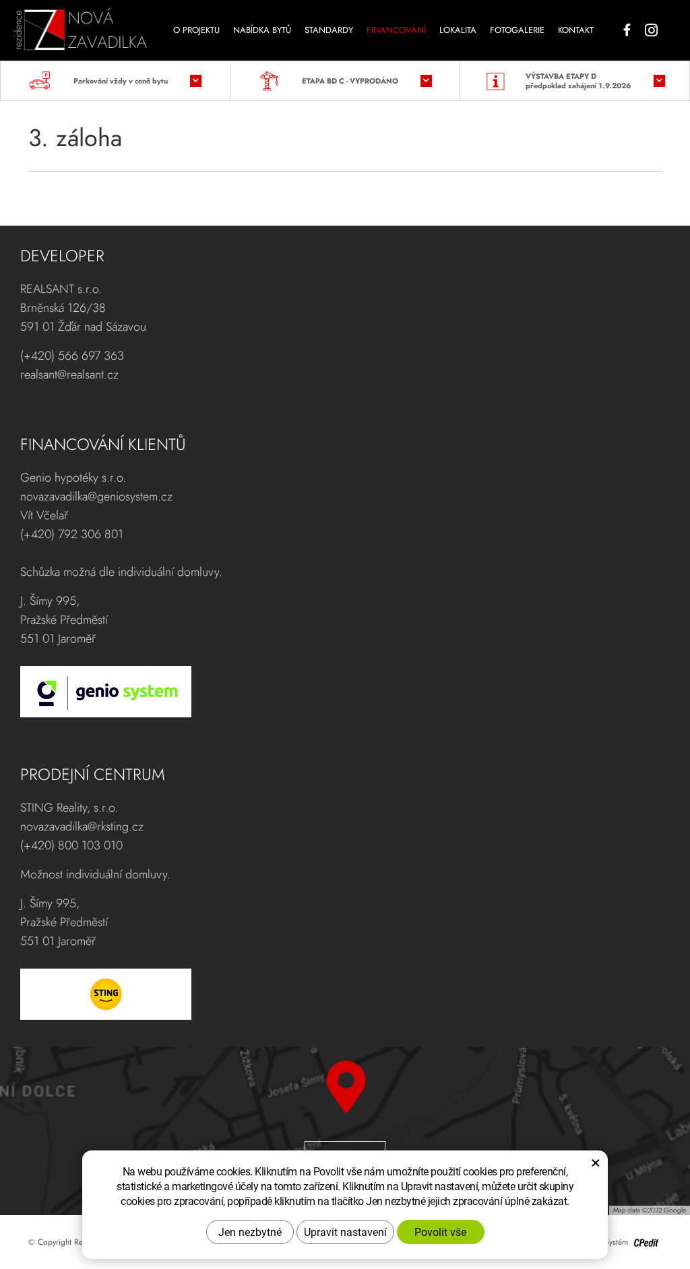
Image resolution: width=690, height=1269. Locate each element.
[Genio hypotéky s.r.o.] (338, 691)
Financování (396, 30)
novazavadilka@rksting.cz (82, 826)
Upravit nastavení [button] (345, 1232)
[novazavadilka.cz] (80, 24)
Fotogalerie (517, 30)
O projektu (196, 30)
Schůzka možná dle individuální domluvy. (121, 572)
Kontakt (576, 30)
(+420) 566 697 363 (72, 355)
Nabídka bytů (262, 30)
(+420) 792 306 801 (71, 534)
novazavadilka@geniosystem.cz (96, 496)
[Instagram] (651, 30)
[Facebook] (627, 30)
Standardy (329, 30)
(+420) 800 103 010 (71, 845)
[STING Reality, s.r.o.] (338, 994)
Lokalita (457, 30)
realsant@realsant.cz (69, 374)
